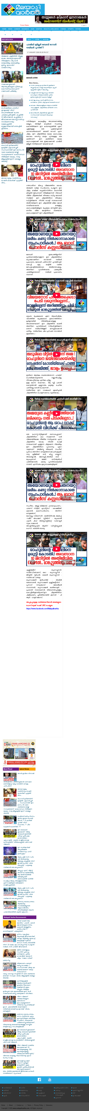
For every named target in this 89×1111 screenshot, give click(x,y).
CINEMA (63, 29)
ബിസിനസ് (7, 1093)
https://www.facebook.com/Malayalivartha (42, 609)
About (11, 1105)
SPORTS (71, 29)
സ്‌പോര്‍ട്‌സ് (25, 1096)
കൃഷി (5, 1096)
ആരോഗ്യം (24, 1091)
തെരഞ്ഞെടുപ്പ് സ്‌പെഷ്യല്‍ (60, 1094)
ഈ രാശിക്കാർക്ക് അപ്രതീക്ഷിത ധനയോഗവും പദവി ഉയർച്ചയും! (24, 851)
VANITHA (39, 29)
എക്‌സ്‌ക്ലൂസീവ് (78, 1091)
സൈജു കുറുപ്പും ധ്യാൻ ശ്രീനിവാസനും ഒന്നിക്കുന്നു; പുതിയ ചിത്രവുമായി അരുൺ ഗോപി (44, 101)
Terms (29, 1105)
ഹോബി (40, 1088)
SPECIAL (5, 33)
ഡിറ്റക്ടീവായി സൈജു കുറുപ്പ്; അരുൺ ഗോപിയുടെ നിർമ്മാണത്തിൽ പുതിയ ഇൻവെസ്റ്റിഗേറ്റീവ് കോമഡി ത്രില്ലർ (41, 95)
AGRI (32, 29)
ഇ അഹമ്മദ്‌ (77, 1096)
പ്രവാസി (58, 1098)
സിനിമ (37, 40)
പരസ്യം (57, 1091)
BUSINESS (25, 29)
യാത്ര (40, 1091)
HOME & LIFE (21, 33)
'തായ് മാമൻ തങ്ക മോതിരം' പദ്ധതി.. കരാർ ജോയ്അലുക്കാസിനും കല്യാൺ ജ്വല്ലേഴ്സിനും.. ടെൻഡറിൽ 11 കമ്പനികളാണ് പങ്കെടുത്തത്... (19, 926)
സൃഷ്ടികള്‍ (41, 1093)
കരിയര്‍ (6, 1091)
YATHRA (78, 29)
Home (3, 1105)
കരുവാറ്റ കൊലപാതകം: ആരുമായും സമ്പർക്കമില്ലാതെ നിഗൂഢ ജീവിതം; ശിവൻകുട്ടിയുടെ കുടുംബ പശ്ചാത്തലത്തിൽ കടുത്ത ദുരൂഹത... (19, 907)
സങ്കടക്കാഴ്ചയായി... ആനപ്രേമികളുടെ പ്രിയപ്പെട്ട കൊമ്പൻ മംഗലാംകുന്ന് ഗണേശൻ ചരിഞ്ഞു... (11, 88)
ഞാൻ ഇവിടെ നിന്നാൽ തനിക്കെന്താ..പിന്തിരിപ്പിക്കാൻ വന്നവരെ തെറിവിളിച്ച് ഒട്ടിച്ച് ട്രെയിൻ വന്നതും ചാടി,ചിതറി (18, 780)
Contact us (20, 1105)
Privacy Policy (38, 1105)
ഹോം (29, 40)
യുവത (75, 1088)
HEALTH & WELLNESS (51, 29)
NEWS (10, 29)
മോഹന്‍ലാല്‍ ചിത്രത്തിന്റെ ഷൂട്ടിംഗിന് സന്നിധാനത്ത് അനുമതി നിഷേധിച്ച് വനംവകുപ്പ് (41, 115)
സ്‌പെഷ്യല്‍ (42, 1096)
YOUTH (12, 33)
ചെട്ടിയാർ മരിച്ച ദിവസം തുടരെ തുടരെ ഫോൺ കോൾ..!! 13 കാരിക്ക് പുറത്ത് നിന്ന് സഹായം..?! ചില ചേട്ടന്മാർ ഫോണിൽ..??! (19, 822)
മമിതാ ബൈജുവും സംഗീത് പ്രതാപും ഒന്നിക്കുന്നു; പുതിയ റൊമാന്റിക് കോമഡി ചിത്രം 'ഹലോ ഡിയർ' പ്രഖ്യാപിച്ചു (18, 955)
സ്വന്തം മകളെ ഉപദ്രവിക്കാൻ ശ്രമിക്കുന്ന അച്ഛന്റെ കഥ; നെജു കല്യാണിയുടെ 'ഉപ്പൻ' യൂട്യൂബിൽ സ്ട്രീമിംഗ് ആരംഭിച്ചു (43, 88)
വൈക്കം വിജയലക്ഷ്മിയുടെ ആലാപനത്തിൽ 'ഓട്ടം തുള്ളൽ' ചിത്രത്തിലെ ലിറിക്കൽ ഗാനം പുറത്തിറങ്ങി (43, 108)
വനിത (23, 1088)
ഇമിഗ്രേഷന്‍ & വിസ (61, 1088)
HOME (4, 29)
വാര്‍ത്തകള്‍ (7, 1088)
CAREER (17, 29)
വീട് (74, 1093)
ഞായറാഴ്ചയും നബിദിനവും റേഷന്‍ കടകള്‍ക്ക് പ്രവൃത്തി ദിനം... (11, 180)
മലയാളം (46, 40)
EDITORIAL (31, 33)
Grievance (49, 1105)
